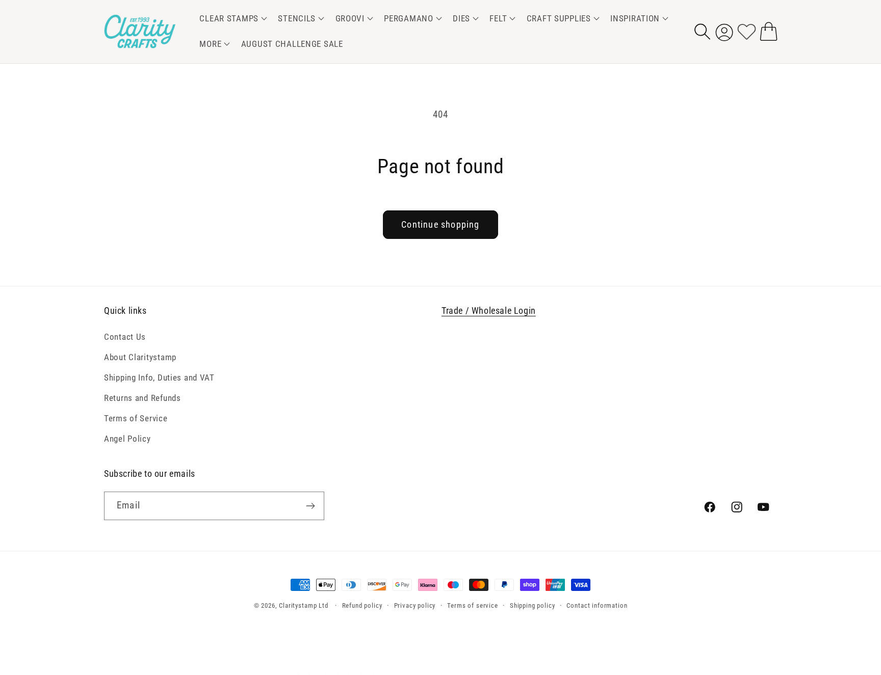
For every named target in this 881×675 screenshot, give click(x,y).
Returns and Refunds (142, 398)
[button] (231, 19)
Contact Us (125, 337)
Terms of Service (136, 418)
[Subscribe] (310, 506)
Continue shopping (440, 224)
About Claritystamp (140, 357)
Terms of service (472, 605)
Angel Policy (127, 439)
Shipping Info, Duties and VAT (159, 377)
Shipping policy (532, 605)
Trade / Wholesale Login (489, 310)
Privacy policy (415, 605)
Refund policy (362, 605)
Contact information (596, 605)
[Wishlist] (747, 31)
